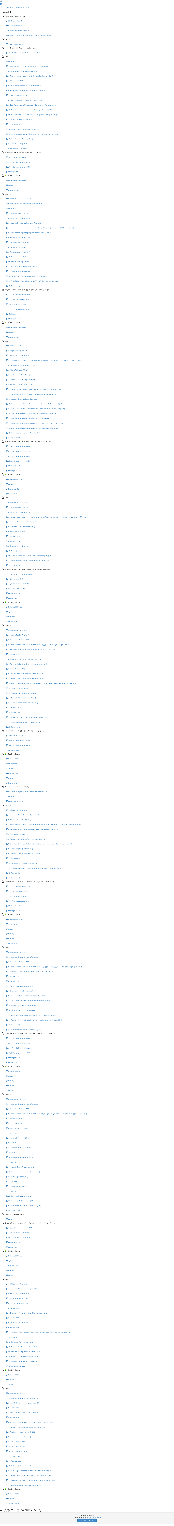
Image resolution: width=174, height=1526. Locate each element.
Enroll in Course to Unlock (87, 1520)
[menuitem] (1, 5)
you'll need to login (95, 1518)
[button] (1, 2)
